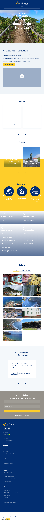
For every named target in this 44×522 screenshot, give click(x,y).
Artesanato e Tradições (8, 463)
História (5, 456)
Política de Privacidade (8, 447)
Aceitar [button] (8, 519)
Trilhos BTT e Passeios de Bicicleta (11, 492)
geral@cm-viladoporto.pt (9, 440)
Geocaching (6, 497)
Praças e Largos (7, 481)
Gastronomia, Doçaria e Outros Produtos (12, 461)
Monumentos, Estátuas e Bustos (10, 478)
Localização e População (9, 453)
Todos (17, 270)
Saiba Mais (3, 519)
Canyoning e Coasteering (9, 500)
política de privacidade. (26, 415)
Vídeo (28, 270)
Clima (5, 458)
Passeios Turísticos (8, 504)
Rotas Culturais (7, 490)
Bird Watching (7, 495)
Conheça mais (9, 64)
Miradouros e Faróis (8, 472)
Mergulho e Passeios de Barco (10, 502)
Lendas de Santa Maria (8, 465)
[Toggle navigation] (22, 7)
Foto (23, 270)
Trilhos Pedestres (7, 487)
